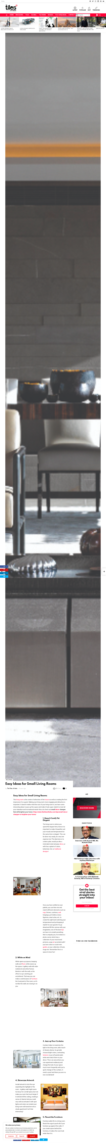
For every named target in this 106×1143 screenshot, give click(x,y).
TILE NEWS (42, 15)
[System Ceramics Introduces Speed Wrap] (28, 22)
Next (105, 25)
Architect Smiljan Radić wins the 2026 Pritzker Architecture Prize (85, 30)
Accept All (32, 1136)
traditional (57, 849)
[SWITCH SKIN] (97, 15)
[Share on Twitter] (43, 1139)
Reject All (21, 1136)
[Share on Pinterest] (4, 570)
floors (24, 964)
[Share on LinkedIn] (4, 573)
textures (45, 1055)
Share (15, 879)
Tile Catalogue (60, 15)
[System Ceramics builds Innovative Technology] (9, 22)
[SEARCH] (100, 15)
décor (61, 844)
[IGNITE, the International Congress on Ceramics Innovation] (47, 22)
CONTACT (71, 15)
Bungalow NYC (100, 28)
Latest (75, 10)
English (80, 15)
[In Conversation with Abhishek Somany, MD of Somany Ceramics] (87, 869)
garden (45, 947)
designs (45, 851)
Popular (82, 10)
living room (19, 799)
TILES (27, 15)
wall (59, 912)
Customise (11, 1136)
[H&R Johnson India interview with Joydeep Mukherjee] (87, 851)
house (47, 799)
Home (2, 1)
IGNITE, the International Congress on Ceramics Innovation (45, 30)
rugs (44, 912)
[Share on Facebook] (4, 566)
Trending (96, 10)
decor (57, 809)
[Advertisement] (54, 879)
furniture (34, 979)
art (53, 942)
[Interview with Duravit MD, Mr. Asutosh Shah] (87, 833)
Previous (1, 25)
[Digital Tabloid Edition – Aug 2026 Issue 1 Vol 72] (66, 22)
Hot (89, 10)
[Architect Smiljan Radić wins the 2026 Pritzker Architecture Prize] (85, 22)
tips (62, 930)
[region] (21, 1131)
